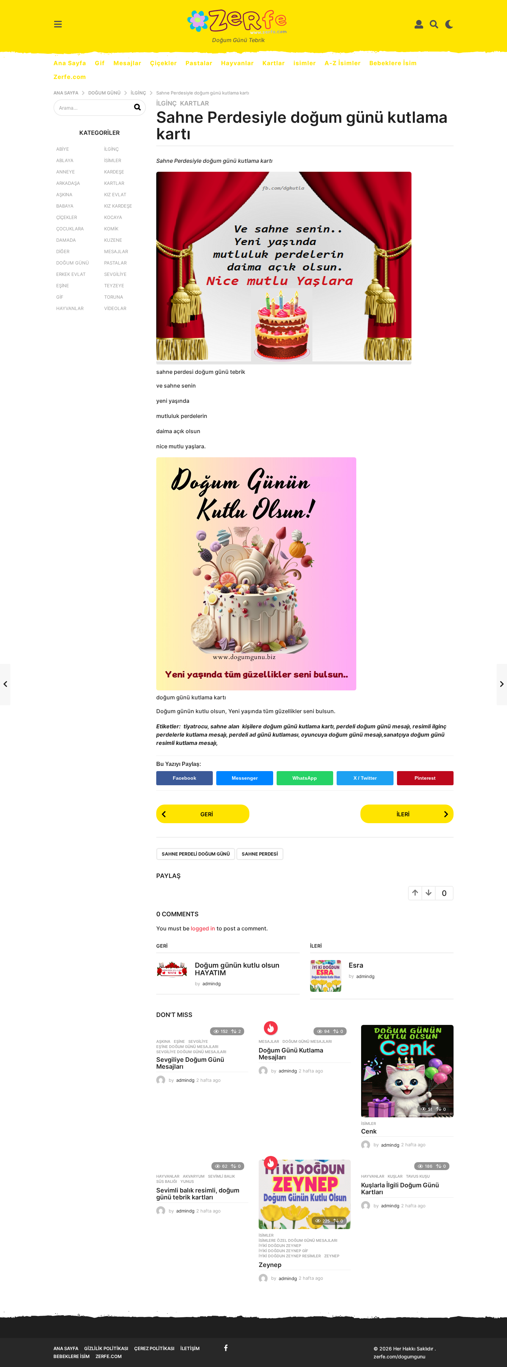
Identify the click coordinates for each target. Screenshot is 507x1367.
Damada (66, 240)
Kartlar (273, 63)
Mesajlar (127, 63)
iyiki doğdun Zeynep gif (283, 1251)
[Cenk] (407, 1071)
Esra (356, 965)
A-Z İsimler (343, 63)
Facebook (184, 778)
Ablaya (64, 160)
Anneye (65, 171)
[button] (57, 24)
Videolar (115, 308)
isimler (305, 63)
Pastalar (199, 63)
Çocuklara (70, 228)
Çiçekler (163, 63)
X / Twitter (365, 778)
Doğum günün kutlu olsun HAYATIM (237, 969)
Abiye (62, 149)
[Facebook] (226, 1348)
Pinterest (425, 778)
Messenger (245, 778)
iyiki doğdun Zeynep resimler (290, 1256)
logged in (203, 928)
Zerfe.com (69, 76)
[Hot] (271, 1028)
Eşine (179, 1041)
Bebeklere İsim (393, 63)
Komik (111, 228)
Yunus (187, 1181)
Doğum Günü (72, 263)
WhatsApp (304, 778)
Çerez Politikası (154, 1348)
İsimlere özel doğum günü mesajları (298, 1240)
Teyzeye (114, 285)
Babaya (64, 206)
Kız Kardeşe (118, 206)
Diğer (62, 251)
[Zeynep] (305, 1194)
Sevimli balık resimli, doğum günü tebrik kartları (197, 1194)
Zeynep (331, 1256)
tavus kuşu (418, 1176)
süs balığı (166, 1181)
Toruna (113, 297)
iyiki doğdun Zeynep (280, 1246)
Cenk (369, 1131)
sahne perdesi (260, 854)
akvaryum (194, 1176)
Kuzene (113, 240)
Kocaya (113, 217)
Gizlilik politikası (106, 1348)
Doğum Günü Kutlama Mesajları (291, 1054)
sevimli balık (221, 1176)
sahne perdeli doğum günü (196, 854)
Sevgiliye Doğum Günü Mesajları (190, 1063)
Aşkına (163, 1041)
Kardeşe (114, 171)
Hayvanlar (237, 63)
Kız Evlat (115, 194)
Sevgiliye (198, 1041)
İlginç (166, 103)
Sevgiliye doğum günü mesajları (191, 1052)
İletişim (190, 1348)
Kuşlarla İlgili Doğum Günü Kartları (400, 1188)
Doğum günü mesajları (307, 1041)
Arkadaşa (68, 183)
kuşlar (395, 1176)
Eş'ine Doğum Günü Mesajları (187, 1047)
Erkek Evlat (71, 274)
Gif (100, 63)
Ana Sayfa (69, 63)
